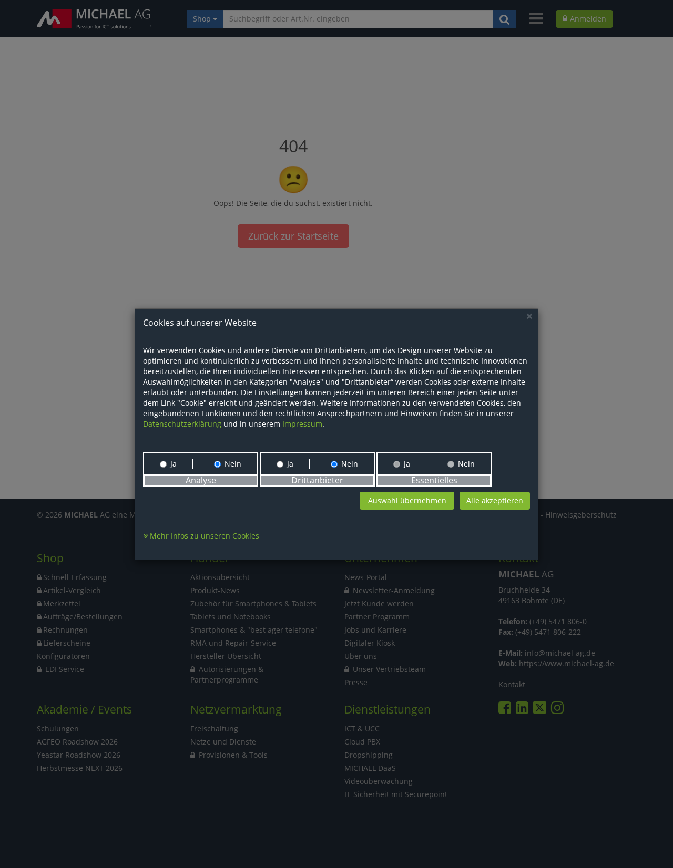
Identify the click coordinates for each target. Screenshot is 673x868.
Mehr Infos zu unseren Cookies (203, 536)
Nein (233, 464)
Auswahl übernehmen (407, 500)
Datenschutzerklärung (182, 424)
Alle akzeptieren (494, 500)
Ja (173, 464)
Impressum (302, 424)
